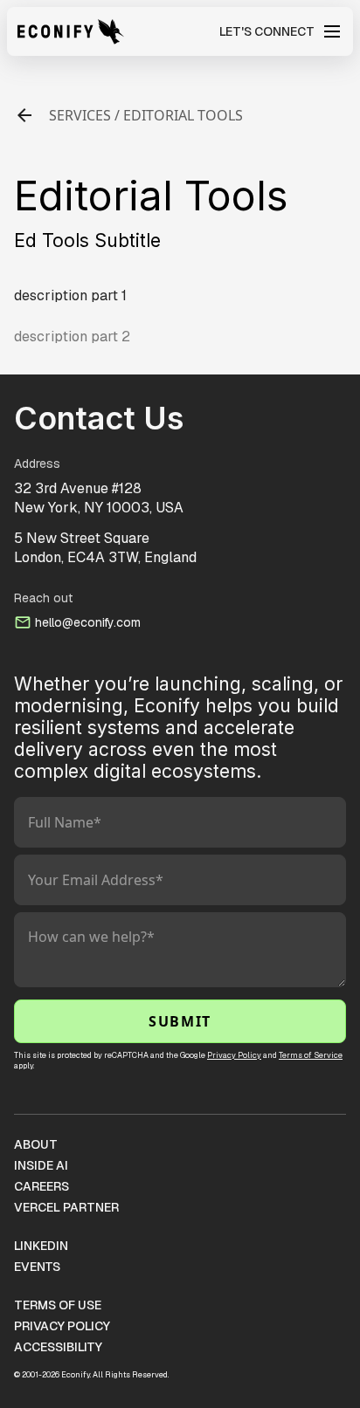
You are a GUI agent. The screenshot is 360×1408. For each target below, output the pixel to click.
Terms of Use (57, 1305)
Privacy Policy (234, 1055)
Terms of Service (311, 1055)
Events (37, 1266)
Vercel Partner (66, 1207)
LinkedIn (41, 1245)
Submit (180, 1021)
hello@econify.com (88, 622)
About (36, 1144)
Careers (41, 1186)
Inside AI (41, 1165)
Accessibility (58, 1347)
